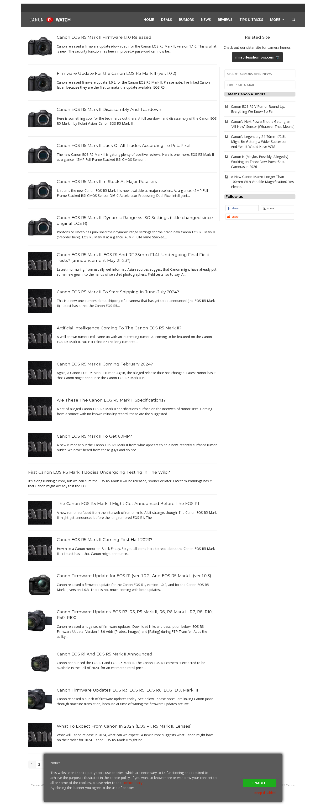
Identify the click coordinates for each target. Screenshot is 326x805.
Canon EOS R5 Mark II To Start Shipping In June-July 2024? (118, 291)
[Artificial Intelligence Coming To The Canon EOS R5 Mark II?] (40, 336)
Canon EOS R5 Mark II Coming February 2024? (105, 363)
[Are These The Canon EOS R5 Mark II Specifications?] (40, 408)
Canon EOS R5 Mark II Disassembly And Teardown (109, 109)
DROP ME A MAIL (241, 85)
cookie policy (132, 782)
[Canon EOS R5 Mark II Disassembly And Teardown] (40, 118)
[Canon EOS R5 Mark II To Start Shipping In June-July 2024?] (40, 300)
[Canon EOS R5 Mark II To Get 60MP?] (40, 444)
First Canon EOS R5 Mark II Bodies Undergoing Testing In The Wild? (99, 472)
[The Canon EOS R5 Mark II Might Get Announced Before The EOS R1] (40, 512)
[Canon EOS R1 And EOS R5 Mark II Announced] (40, 662)
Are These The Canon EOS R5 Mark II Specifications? (111, 399)
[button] (293, 20)
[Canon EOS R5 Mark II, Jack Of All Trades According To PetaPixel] (40, 154)
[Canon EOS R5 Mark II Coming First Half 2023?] (40, 548)
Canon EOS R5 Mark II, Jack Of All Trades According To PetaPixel (123, 145)
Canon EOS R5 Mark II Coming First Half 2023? (104, 539)
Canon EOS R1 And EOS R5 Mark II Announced (104, 653)
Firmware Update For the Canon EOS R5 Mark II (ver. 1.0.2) (116, 73)
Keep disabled (265, 792)
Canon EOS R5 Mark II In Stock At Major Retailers (107, 181)
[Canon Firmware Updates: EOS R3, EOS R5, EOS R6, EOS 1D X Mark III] (40, 699)
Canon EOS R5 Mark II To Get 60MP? (94, 436)
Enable (259, 783)
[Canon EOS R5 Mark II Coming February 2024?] (40, 372)
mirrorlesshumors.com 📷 (257, 57)
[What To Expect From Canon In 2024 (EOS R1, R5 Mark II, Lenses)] (40, 735)
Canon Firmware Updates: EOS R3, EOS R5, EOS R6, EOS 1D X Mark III (127, 689)
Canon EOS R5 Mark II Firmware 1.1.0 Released (104, 37)
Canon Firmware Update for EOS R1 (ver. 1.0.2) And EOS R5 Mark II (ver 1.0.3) (134, 575)
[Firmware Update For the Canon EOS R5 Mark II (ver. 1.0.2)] (40, 82)
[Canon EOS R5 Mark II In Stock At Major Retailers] (40, 190)
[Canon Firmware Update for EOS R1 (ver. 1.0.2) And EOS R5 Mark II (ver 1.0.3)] (40, 584)
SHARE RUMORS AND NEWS (249, 73)
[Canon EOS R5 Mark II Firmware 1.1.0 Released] (40, 46)
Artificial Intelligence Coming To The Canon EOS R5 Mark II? (119, 327)
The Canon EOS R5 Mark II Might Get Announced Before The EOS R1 (128, 503)
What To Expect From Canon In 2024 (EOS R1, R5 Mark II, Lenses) (124, 726)
